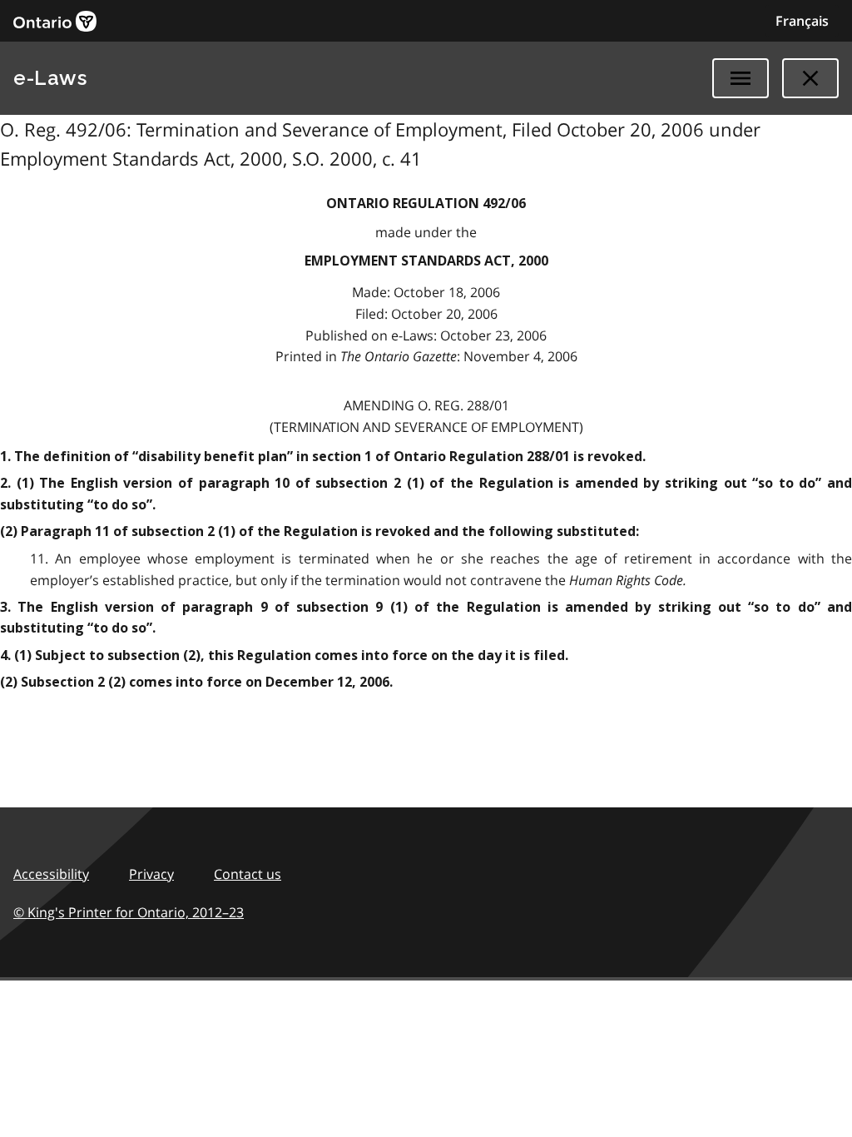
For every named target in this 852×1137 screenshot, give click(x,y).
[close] (810, 78)
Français (802, 21)
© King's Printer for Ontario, (128, 912)
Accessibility (51, 874)
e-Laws (50, 78)
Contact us (247, 874)
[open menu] (740, 78)
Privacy (151, 874)
